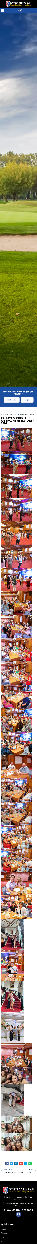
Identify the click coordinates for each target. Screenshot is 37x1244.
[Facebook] (18, 1214)
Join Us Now (11, 400)
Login (27, 400)
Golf (2, 1237)
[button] (2, 10)
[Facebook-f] (20, 10)
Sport (3, 1241)
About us (4, 1233)
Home (3, 1229)
